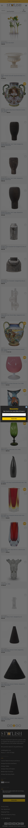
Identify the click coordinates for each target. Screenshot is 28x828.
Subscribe (14, 418)
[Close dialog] (26, 407)
